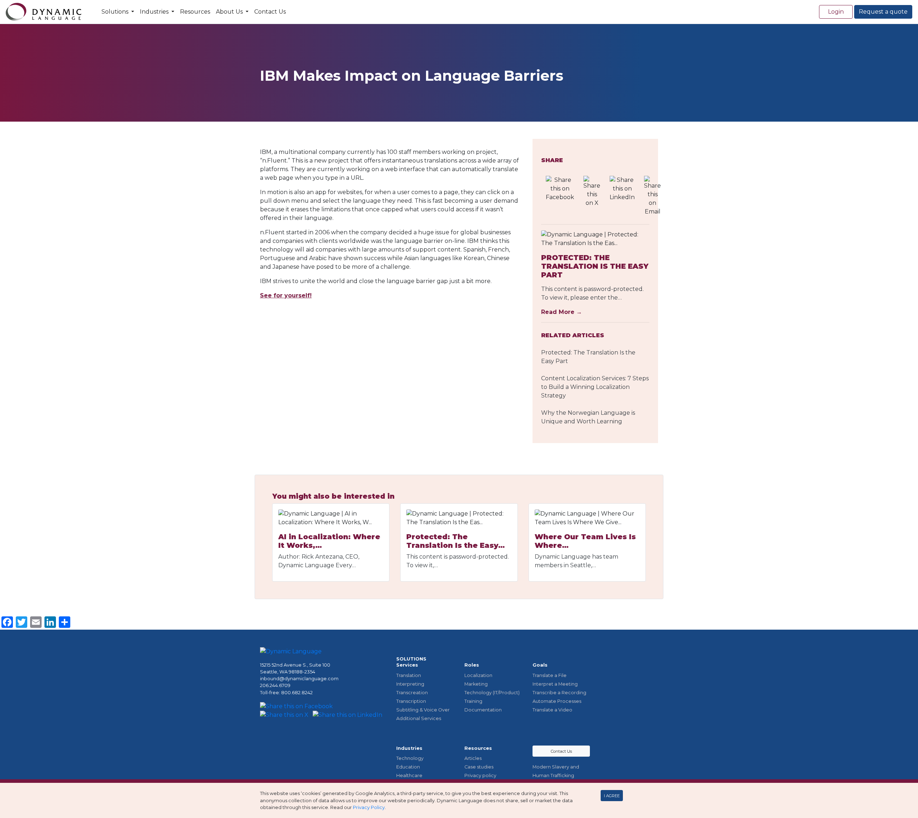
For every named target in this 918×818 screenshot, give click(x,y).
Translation (408, 675)
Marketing (476, 684)
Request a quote (883, 11)
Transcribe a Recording (559, 692)
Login (836, 11)
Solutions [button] (115, 11)
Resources (195, 11)
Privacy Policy (369, 807)
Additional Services (418, 718)
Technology (409, 758)
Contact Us (270, 11)
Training (473, 701)
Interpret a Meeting (555, 684)
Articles (473, 758)
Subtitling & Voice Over (423, 710)
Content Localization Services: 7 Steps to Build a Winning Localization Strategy (595, 387)
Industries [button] (155, 11)
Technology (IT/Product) (492, 692)
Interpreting (410, 684)
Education (408, 767)
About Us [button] (230, 11)
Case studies (478, 767)
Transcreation (412, 692)
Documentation (483, 710)
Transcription (411, 701)
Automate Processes (557, 701)
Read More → (561, 312)
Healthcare (409, 775)
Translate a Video (552, 710)
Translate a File (550, 675)
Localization (478, 675)
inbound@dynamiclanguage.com (299, 678)
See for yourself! (286, 295)
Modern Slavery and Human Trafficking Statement (556, 775)
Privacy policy (480, 775)
